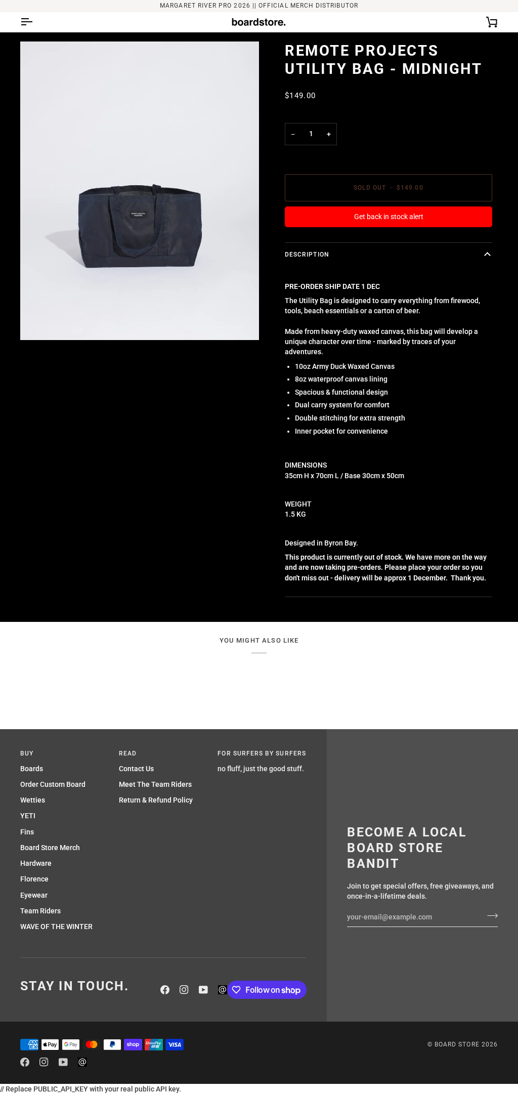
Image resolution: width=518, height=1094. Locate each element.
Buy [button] (26, 753)
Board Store (457, 1044)
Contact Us (136, 769)
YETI (27, 816)
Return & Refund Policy (156, 800)
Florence (34, 879)
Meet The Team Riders (155, 784)
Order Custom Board (52, 784)
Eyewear (34, 895)
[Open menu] (35, 22)
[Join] (489, 916)
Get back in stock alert (388, 217)
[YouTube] (203, 989)
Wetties (32, 800)
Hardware (36, 863)
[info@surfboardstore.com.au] (222, 989)
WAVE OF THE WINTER (56, 926)
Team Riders (40, 911)
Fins (27, 832)
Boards (31, 769)
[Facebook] (164, 989)
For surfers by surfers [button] (262, 753)
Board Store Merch (50, 848)
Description (307, 254)
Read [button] (128, 753)
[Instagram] (184, 989)
